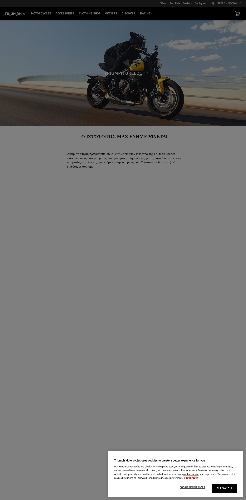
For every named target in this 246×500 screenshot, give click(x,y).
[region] (175, 474)
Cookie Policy (191, 478)
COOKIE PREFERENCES (192, 487)
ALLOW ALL (224, 488)
